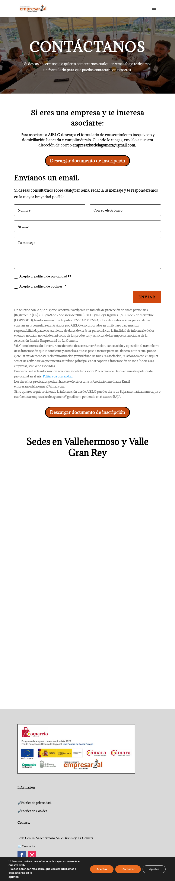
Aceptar (101, 869)
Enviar (147, 297)
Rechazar (128, 869)
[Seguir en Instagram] (32, 855)
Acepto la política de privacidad (43, 276)
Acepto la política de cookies (41, 286)
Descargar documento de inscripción (87, 161)
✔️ (34, 803)
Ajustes (154, 869)
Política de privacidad (58, 376)
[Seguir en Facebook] (22, 855)
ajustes (14, 877)
